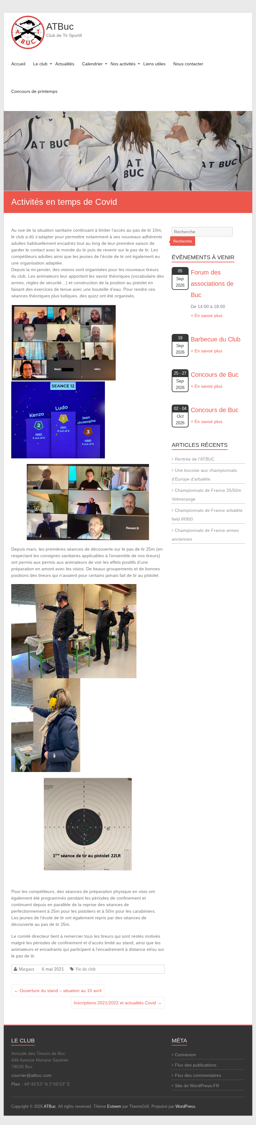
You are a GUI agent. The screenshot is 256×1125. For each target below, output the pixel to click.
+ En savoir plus (206, 315)
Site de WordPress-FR (197, 1085)
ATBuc (60, 26)
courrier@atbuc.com (31, 1075)
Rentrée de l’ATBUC (194, 459)
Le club (40, 63)
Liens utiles (154, 63)
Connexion (185, 1054)
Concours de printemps (34, 91)
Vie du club (85, 969)
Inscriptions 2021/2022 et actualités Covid (118, 1002)
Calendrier (92, 63)
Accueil (18, 63)
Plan (15, 1084)
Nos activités (123, 63)
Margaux (26, 969)
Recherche (182, 241)
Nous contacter (188, 63)
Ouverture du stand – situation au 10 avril (57, 990)
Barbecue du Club (215, 339)
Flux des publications (195, 1064)
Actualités (64, 63)
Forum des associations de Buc (212, 283)
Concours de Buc (215, 374)
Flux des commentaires (198, 1075)
